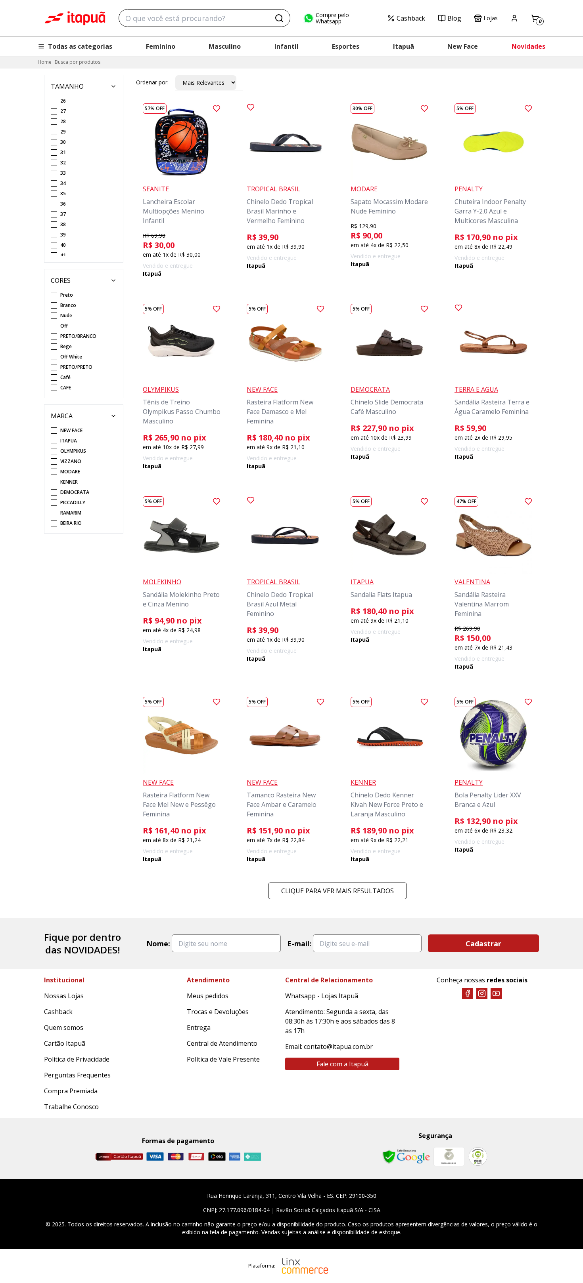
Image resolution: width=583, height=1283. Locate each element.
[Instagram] (481, 993)
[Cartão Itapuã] (119, 1157)
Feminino (160, 46)
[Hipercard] (196, 1156)
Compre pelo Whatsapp (332, 18)
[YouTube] (496, 993)
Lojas (490, 18)
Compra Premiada (71, 1091)
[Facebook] (467, 993)
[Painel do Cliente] (514, 18)
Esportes (345, 46)
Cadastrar (483, 943)
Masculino (225, 46)
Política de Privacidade (76, 1059)
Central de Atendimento (222, 1043)
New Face (462, 46)
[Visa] (155, 1156)
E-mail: (299, 943)
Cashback (411, 18)
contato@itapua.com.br (338, 1046)
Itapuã (403, 46)
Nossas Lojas (64, 995)
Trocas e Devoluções (218, 1011)
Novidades (528, 46)
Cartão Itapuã (64, 1043)
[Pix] (252, 1156)
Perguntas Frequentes (77, 1075)
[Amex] (234, 1156)
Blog (454, 18)
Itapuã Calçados (75, 18)
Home (45, 62)
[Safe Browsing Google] (406, 1157)
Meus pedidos (207, 995)
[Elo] (217, 1156)
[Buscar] (279, 18)
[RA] (478, 1156)
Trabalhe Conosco (71, 1106)
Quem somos (63, 1027)
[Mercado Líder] (449, 1157)
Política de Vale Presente (223, 1059)
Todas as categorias (80, 46)
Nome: (158, 943)
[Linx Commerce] (305, 1266)
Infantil (286, 46)
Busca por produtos (77, 62)
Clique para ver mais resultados (337, 890)
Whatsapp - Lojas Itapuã (321, 995)
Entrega (199, 1027)
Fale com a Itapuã (342, 1064)
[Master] (175, 1156)
